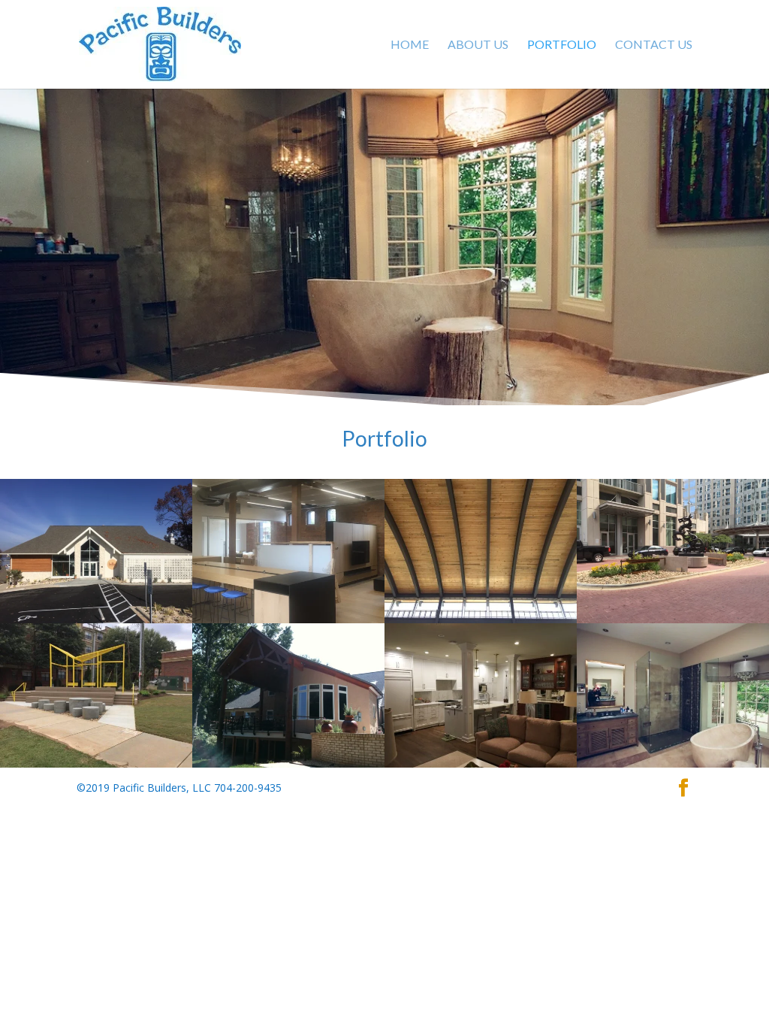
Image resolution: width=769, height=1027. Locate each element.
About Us (478, 45)
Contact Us (653, 45)
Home (410, 45)
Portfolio (561, 45)
